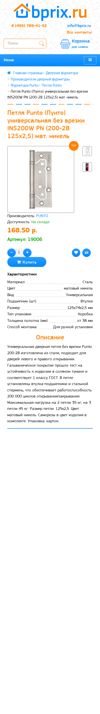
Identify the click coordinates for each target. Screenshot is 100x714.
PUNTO (42, 216)
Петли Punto (52, 86)
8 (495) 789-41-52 (29, 26)
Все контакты (79, 32)
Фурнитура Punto (24, 86)
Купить (29, 262)
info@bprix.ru (79, 26)
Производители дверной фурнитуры (40, 79)
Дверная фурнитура (62, 73)
